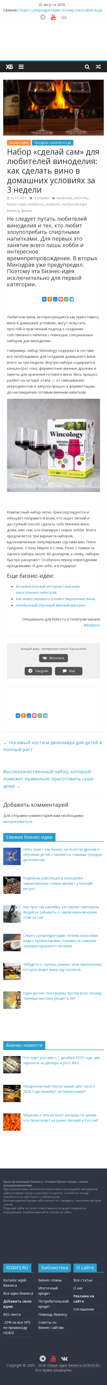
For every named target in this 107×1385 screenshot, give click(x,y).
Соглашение (83, 1309)
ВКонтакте (56, 658)
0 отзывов (41, 198)
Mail (71, 671)
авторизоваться (17, 821)
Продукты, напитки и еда (52, 143)
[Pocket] (60, 299)
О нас (78, 1288)
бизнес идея (16, 204)
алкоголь (81, 198)
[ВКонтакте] (44, 299)
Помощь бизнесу (52, 1314)
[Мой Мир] (55, 299)
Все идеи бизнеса (18, 1293)
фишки (26, 211)
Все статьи (82, 1280)
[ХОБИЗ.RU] (9, 66)
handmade (64, 198)
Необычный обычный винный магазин (50, 605)
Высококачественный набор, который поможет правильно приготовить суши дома (48, 778)
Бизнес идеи (18, 143)
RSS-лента (12, 1314)
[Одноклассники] (50, 299)
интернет (53, 204)
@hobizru (92, 624)
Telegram (41, 671)
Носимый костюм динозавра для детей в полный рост (52, 746)
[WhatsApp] (66, 299)
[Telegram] (71, 299)
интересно (36, 204)
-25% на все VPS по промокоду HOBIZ (16, 1327)
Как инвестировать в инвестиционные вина (55, 598)
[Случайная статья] (98, 66)
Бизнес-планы (50, 1280)
